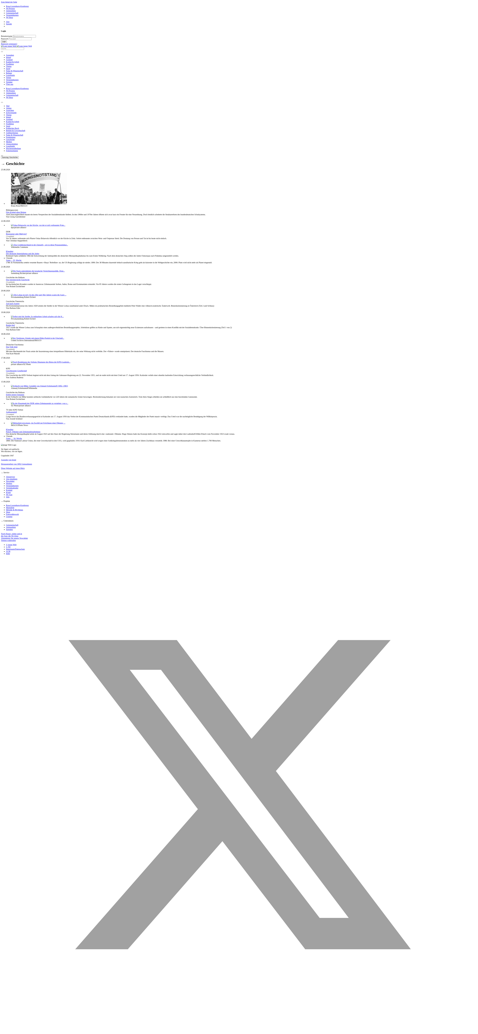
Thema (8, 66)
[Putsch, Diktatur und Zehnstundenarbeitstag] (38, 423)
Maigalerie (10, 508)
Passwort (4, 39)
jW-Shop (9, 17)
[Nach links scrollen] (2, 102)
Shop (8, 512)
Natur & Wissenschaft (14, 71)
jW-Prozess (10, 8)
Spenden (9, 529)
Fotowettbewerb (12, 514)
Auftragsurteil (11, 412)
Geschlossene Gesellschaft (16, 371)
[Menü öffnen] (2, 51)
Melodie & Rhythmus (14, 510)
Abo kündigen (11, 479)
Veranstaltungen (12, 15)
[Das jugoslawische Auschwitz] (38, 271)
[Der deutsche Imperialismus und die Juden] (39, 245)
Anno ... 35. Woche (13, 260)
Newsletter (10, 481)
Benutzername (6, 36)
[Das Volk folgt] (37, 338)
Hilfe (8, 554)
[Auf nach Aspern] (38, 295)
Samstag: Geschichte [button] (10, 157)
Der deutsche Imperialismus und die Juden (22, 254)
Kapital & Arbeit (12, 62)
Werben (9, 483)
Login (4, 41)
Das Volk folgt (11, 347)
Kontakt (9, 490)
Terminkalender (12, 488)
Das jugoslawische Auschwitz (18, 280)
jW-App (9, 495)
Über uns (9, 84)
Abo (7, 22)
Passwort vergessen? (9, 44)
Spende (9, 24)
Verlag (8, 78)
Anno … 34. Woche (14, 438)
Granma (9, 517)
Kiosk (8, 492)
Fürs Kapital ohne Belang (16, 212)
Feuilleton (10, 64)
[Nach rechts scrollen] (2, 155)
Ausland (9, 60)
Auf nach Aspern (12, 304)
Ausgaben (10, 55)
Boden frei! (10, 325)
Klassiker (9, 251)
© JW (8, 547)
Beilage (9, 73)
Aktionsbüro (11, 11)
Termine (9, 82)
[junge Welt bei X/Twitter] (239, 1032)
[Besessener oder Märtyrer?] (38, 225)
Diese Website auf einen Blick (13, 468)
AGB (8, 551)
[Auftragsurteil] (39, 403)
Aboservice (10, 477)
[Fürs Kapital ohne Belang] (39, 204)
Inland (8, 57)
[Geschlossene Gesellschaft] (40, 362)
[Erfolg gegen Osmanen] (39, 386)
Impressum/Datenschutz (15, 549)
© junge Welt (11, 545)
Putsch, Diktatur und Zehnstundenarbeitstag (23, 432)
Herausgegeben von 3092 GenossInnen (16, 464)
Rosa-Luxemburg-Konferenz (17, 6)
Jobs (7, 497)
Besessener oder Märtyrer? (16, 234)
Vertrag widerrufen (8, 540)
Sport (8, 69)
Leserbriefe (10, 75)
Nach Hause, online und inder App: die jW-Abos (11, 535)
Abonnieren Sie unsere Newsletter (14, 538)
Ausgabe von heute (8, 460)
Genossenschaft (12, 13)
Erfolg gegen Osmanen (15, 395)
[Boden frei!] (37, 316)
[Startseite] (16, 46)
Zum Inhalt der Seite (9, 2)
